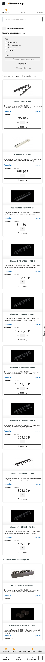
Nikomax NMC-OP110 (22, 155)
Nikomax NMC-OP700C (22, 101)
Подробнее (8, 112)
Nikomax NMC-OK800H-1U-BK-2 (22, 421)
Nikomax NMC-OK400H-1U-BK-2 (22, 314)
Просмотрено (31, 659)
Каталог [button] (6, 651)
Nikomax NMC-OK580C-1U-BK (22, 208)
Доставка (22, 651)
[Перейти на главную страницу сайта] (18, 3)
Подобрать (22, 64)
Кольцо (11, 51)
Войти (23, 12)
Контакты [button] (5, 12)
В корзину (22, 127)
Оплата (14, 651)
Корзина (40, 12)
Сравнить (5, 659)
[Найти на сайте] (40, 19)
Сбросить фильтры (23, 68)
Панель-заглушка (14, 45)
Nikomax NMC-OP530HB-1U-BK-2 (22, 527)
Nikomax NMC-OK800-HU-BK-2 (22, 474)
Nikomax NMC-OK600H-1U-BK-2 (22, 367)
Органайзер (13, 48)
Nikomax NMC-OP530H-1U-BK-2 (22, 261)
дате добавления (30, 76)
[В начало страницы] (40, 658)
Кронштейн (12, 42)
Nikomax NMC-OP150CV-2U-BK (23, 585)
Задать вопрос (44, 331)
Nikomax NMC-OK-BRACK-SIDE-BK (22, 625)
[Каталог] (3, 3)
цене (17, 76)
